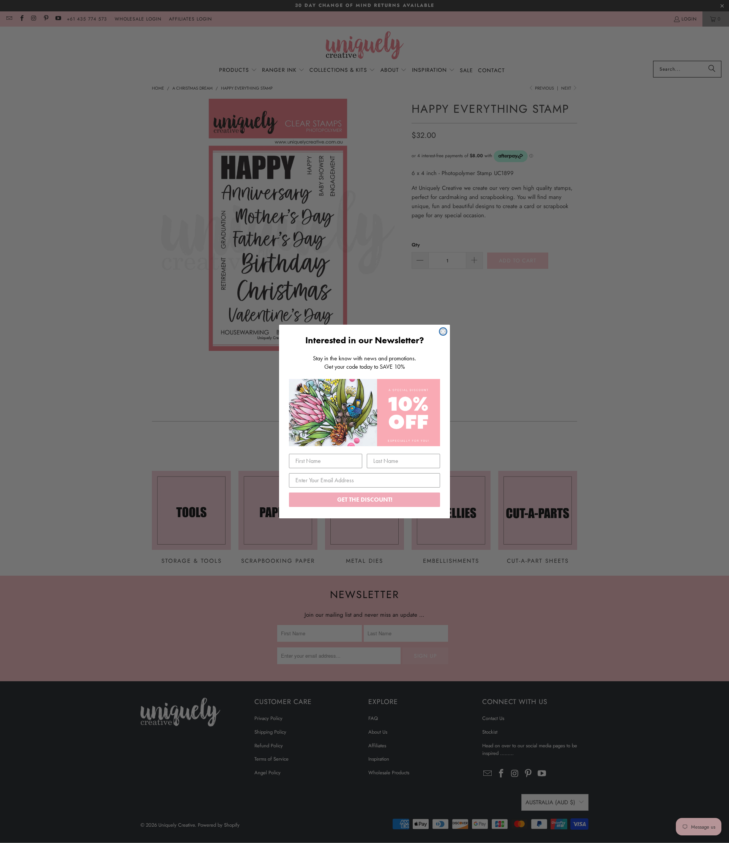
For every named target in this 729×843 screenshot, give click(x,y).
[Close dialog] (443, 331)
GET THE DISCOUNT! (364, 500)
